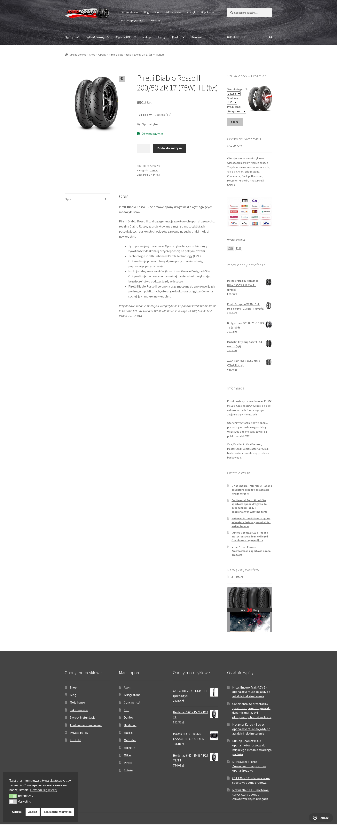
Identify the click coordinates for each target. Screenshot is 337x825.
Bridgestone (132, 695)
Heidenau (130, 725)
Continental (132, 702)
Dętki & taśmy (94, 37)
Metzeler (130, 740)
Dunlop (129, 717)
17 (150, 174)
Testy (161, 37)
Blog (146, 12)
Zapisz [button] (32, 811)
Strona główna (129, 12)
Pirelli (156, 174)
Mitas (127, 755)
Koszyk (191, 12)
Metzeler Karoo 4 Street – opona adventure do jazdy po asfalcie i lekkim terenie (250, 522)
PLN (230, 248)
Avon (127, 687)
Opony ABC (123, 37)
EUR (238, 248)
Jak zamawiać (174, 12)
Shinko (128, 770)
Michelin (129, 748)
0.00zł (237, 37)
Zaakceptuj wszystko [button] (58, 811)
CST (126, 710)
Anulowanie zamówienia (86, 725)
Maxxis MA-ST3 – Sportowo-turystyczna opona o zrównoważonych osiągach (250, 794)
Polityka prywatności (133, 20)
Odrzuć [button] (17, 811)
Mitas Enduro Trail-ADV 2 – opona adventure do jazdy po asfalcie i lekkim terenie (251, 489)
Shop (157, 12)
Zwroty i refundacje (82, 717)
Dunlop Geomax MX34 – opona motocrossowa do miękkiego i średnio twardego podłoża (249, 536)
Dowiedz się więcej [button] (43, 790)
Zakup (147, 37)
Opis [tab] (68, 199)
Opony (69, 37)
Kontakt (155, 20)
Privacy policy (79, 733)
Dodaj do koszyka (169, 148)
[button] (122, 79)
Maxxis (128, 733)
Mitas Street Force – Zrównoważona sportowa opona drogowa (251, 551)
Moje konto (207, 12)
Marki (175, 37)
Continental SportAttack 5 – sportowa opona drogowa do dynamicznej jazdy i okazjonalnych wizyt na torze (249, 505)
